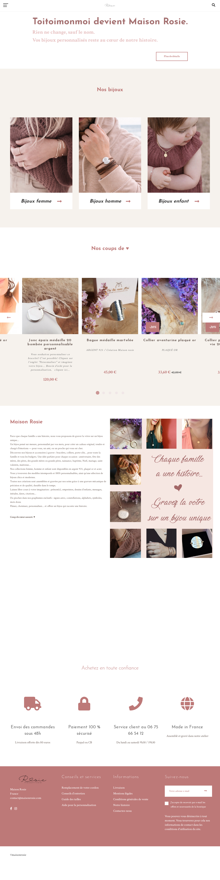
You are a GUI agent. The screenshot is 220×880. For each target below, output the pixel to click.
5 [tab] (123, 393)
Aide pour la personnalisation (79, 805)
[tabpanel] (110, 330)
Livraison (119, 788)
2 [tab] (103, 393)
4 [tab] (116, 393)
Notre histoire (121, 805)
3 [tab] (110, 393)
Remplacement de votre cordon (80, 788)
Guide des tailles (71, 799)
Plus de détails (172, 56)
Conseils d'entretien (73, 793)
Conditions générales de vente (130, 799)
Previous (9, 318)
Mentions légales (123, 793)
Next (211, 318)
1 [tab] (97, 393)
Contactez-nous (122, 811)
